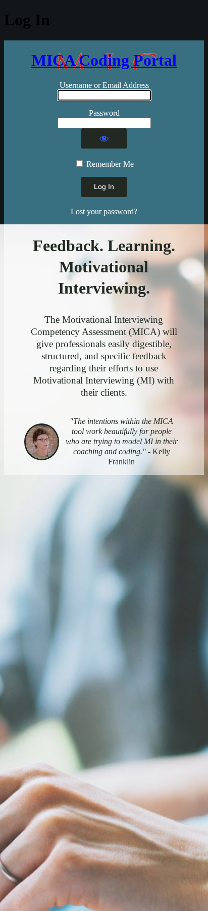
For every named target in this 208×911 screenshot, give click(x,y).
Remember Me (110, 164)
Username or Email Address (104, 85)
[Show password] (104, 138)
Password (104, 113)
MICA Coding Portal (104, 60)
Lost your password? (104, 211)
